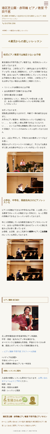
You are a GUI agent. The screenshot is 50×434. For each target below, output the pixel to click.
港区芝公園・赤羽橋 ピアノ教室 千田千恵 (25, 431)
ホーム (4, 422)
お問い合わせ (12, 422)
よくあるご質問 (10, 425)
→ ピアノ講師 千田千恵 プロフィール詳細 (19, 351)
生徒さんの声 (30, 425)
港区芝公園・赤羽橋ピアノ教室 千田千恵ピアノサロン (25, 416)
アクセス (21, 425)
